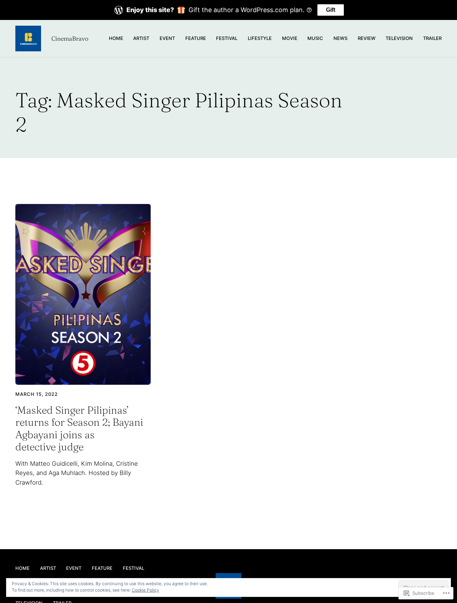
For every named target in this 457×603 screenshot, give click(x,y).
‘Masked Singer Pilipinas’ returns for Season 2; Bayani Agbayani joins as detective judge (79, 428)
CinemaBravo (70, 38)
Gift (330, 10)
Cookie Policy (145, 590)
